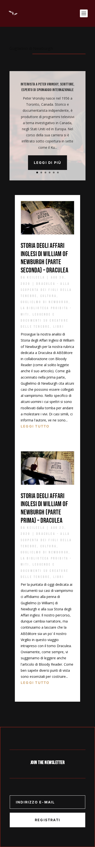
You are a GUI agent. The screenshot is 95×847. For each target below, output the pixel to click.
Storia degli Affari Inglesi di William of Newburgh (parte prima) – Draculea (44, 508)
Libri (58, 327)
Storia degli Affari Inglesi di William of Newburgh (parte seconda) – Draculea (44, 258)
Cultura (48, 296)
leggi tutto (35, 426)
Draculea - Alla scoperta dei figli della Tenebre (46, 290)
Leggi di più (47, 162)
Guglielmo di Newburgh (45, 302)
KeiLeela (36, 277)
